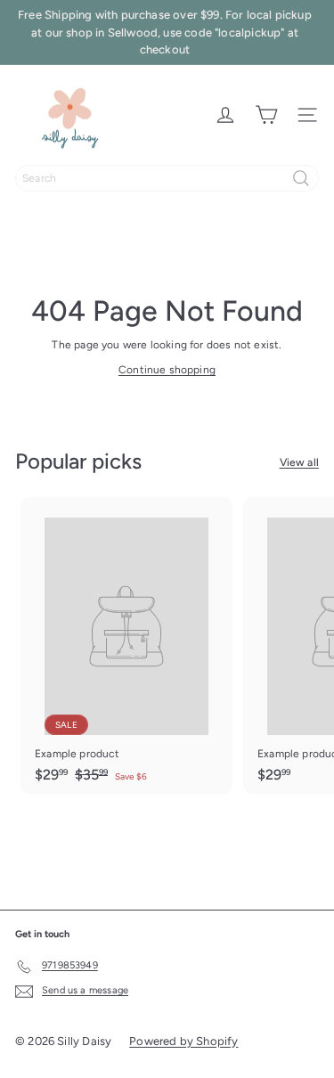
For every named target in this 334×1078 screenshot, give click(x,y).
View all (299, 462)
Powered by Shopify (183, 1041)
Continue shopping (167, 369)
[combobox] (167, 178)
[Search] (301, 178)
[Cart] (266, 115)
